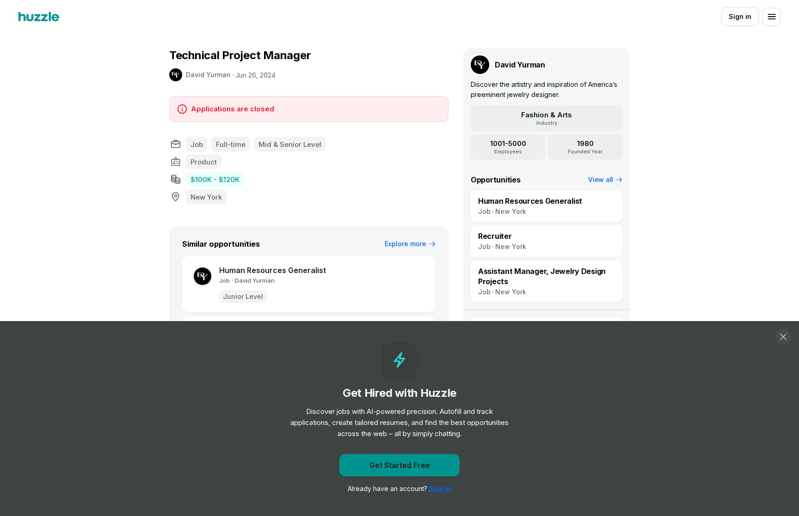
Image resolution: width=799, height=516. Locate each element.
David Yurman (208, 75)
